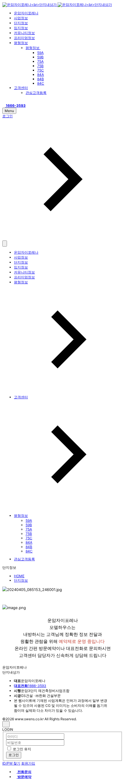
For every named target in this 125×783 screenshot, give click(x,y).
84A (40, 74)
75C (40, 70)
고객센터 (21, 88)
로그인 (13, 755)
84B (40, 79)
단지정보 (21, 23)
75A (40, 61)
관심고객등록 (36, 92)
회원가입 (28, 763)
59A (40, 52)
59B (40, 57)
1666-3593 (30, 685)
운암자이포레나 (26, 13)
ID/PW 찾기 (11, 763)
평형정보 (21, 43)
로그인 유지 (22, 749)
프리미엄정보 (24, 38)
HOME (19, 576)
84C (40, 83)
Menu (9, 111)
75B (40, 66)
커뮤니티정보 (24, 33)
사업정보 (21, 18)
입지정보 (21, 28)
